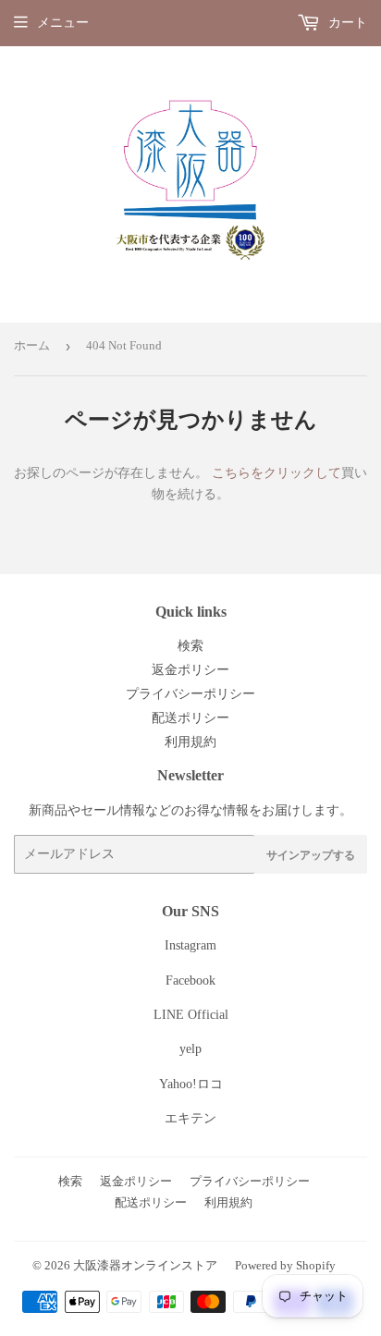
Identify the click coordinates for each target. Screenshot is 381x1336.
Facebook (190, 980)
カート (346, 23)
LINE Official (191, 1015)
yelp (190, 1049)
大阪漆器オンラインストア (145, 1265)
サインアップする (310, 855)
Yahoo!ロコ (191, 1084)
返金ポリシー (190, 670)
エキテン (190, 1118)
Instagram (190, 945)
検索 (190, 646)
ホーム (32, 345)
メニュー (63, 23)
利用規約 (190, 742)
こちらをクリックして (276, 473)
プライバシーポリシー (190, 694)
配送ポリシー (190, 718)
